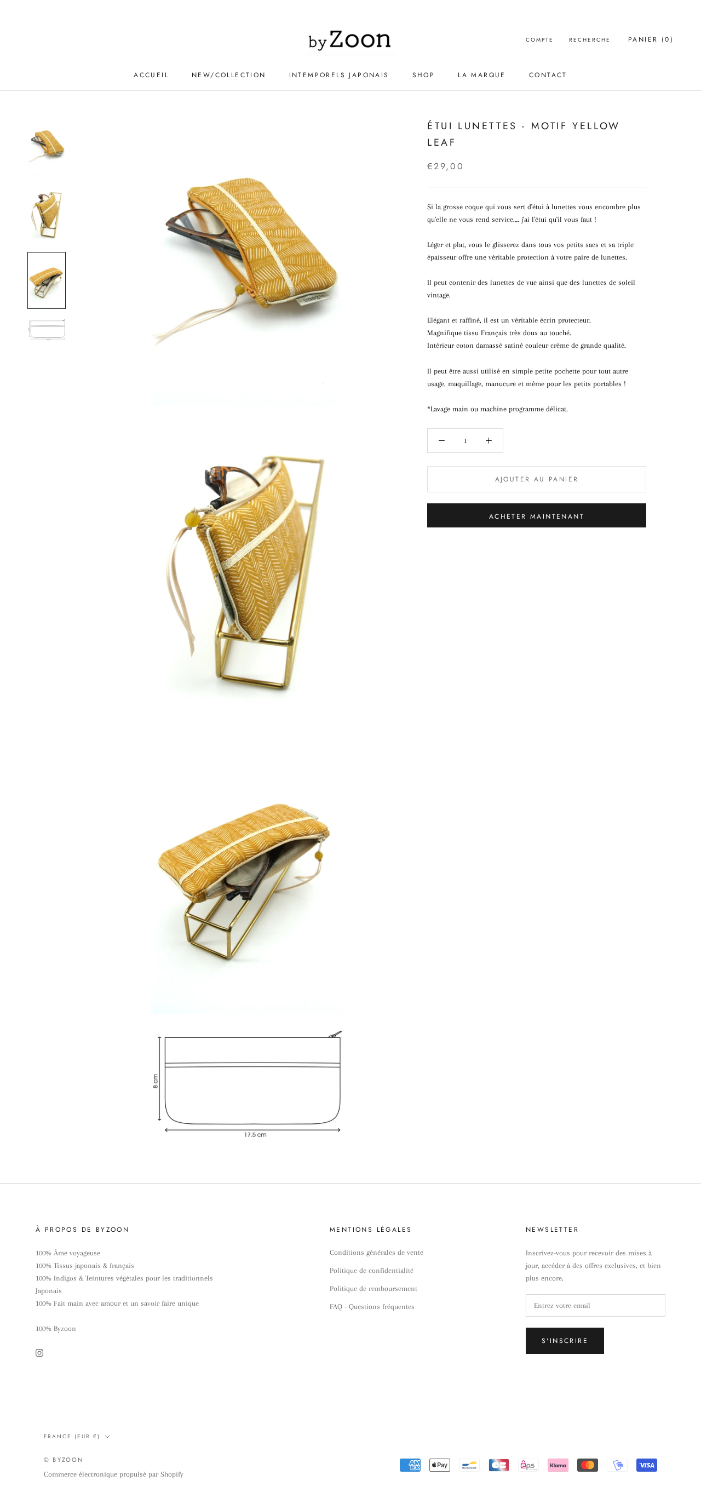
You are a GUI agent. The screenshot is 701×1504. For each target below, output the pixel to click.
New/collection (229, 75)
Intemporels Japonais (339, 75)
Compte (540, 40)
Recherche (590, 40)
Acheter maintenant (536, 516)
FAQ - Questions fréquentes (372, 1306)
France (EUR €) (72, 1436)
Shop (423, 75)
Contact (548, 75)
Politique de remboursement (373, 1288)
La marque (482, 75)
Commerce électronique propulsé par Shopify (113, 1474)
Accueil (151, 75)
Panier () (651, 39)
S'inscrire (565, 1341)
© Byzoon (64, 1459)
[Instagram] (39, 1352)
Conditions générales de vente (376, 1252)
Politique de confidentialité (371, 1270)
